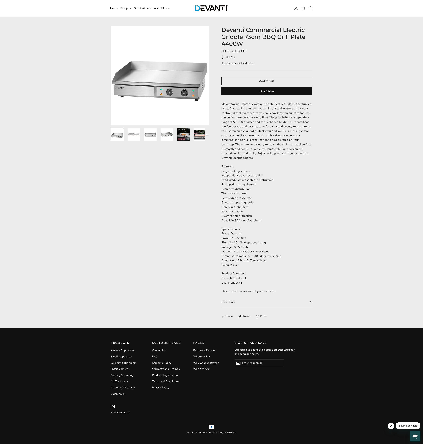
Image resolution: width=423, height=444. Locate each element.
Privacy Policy (160, 387)
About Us (160, 8)
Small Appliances (122, 356)
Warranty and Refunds (166, 369)
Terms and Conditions (165, 381)
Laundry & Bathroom (124, 363)
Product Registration (165, 375)
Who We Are (201, 369)
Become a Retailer (204, 350)
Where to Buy (202, 356)
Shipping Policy (161, 363)
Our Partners (142, 8)
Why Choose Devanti (206, 363)
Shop (125, 8)
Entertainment (120, 369)
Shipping (226, 63)
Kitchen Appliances (123, 350)
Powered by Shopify (120, 412)
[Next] (207, 134)
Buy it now (267, 91)
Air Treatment (119, 381)
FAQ (154, 356)
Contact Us (159, 350)
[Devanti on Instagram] (113, 406)
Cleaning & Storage (123, 387)
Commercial (118, 394)
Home (114, 8)
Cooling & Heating (122, 375)
